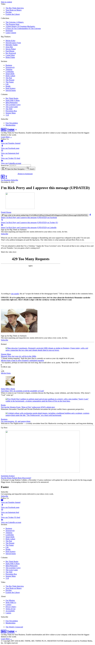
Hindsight (9, 31)
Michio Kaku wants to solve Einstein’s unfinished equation (22, 360)
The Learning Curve (13, 105)
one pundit (15, 294)
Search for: (5, 165)
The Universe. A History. (15, 22)
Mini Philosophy (12, 102)
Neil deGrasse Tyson (13, 43)
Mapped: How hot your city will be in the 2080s (18, 356)
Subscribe (14, 180)
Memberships (10, 125)
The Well (9, 109)
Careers (8, 613)
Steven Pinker (11, 49)
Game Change (11, 33)
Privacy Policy (11, 607)
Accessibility (10, 611)
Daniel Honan (6, 212)
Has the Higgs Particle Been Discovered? (16, 478)
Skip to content (6, 2)
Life (7, 84)
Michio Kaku (10, 41)
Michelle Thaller (12, 45)
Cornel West (10, 55)
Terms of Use (10, 609)
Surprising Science (8, 476)
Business (9, 65)
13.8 (7, 115)
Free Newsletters (12, 123)
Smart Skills (10, 74)
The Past (9, 78)
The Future (10, 82)
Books (3, 405)
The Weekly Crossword (14, 627)
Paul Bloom (10, 51)
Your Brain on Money (14, 10)
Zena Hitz (9, 47)
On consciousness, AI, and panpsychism (15, 421)
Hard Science (10, 88)
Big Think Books (12, 98)
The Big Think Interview (15, 8)
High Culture (10, 76)
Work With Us (11, 602)
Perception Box (11, 111)
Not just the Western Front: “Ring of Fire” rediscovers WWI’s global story (28, 407)
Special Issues (11, 90)
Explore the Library (13, 14)
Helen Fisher (10, 57)
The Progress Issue (12, 24)
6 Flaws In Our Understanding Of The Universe (23, 28)
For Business (6, 180)
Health (8, 86)
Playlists (9, 12)
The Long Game (12, 107)
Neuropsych (10, 67)
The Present (10, 80)
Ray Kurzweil (11, 53)
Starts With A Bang (13, 100)
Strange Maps (11, 113)
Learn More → (6, 137)
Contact (8, 605)
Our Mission (10, 600)
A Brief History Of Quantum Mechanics (20, 26)
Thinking (9, 69)
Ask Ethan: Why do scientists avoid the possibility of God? (22, 391)
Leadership (10, 72)
